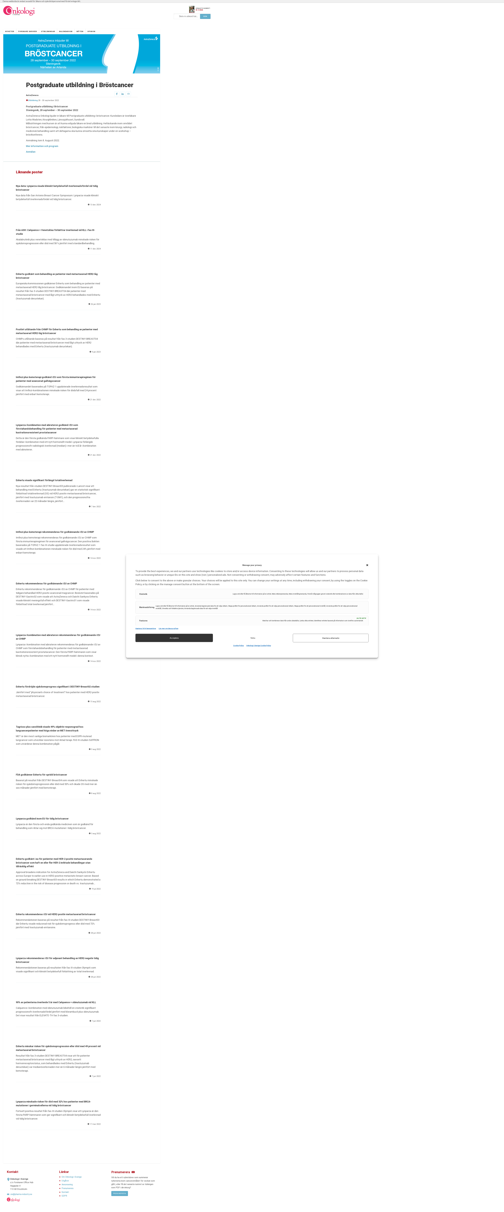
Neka (253, 638)
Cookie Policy (238, 646)
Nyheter (9, 31)
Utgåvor (65, 1180)
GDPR (64, 1196)
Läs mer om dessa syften (168, 628)
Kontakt (65, 1192)
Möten (80, 31)
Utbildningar (48, 31)
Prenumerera (67, 1188)
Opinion (91, 31)
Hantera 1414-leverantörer (145, 628)
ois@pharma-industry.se (21, 1194)
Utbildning (33, 100)
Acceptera (174, 638)
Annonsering (67, 1184)
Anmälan (30, 151)
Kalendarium (65, 31)
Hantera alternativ (330, 638)
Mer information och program (42, 146)
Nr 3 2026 (199, 10)
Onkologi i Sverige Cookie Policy (258, 646)
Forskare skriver (27, 31)
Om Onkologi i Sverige (72, 1177)
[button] (367, 565)
